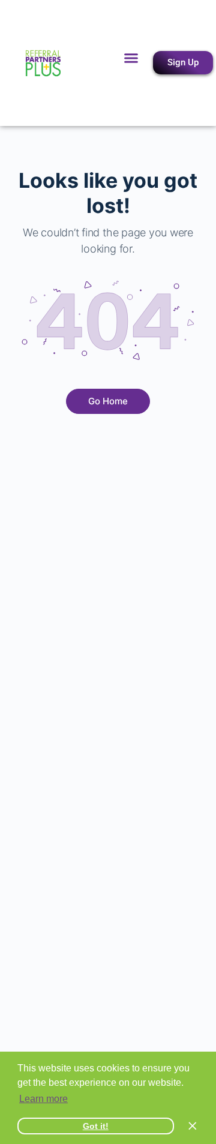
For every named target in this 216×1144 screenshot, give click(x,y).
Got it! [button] (96, 1126)
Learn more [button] (43, 1099)
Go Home (108, 401)
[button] (131, 58)
